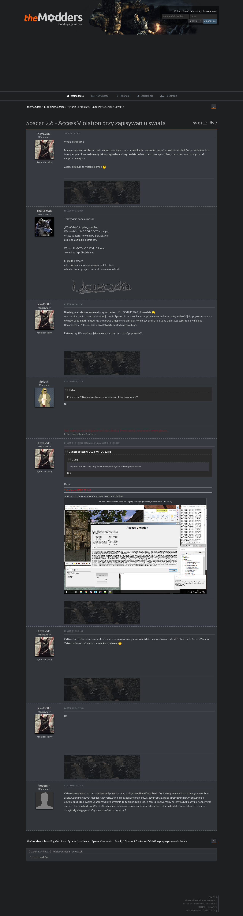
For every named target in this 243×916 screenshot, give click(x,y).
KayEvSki (43, 133)
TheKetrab (44, 210)
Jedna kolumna (193, 910)
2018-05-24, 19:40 (73, 708)
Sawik (118, 106)
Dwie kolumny (210, 910)
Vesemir (44, 785)
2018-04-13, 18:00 (72, 133)
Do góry (123, 887)
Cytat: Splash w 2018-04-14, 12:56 (90, 451)
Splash (44, 381)
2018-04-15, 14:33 (73, 631)
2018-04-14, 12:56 (73, 381)
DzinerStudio (210, 903)
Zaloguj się (195, 11)
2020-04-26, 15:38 (73, 785)
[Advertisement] (121, 63)
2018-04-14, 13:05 (73, 443)
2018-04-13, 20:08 (73, 210)
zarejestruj (210, 11)
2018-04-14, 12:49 (73, 304)
